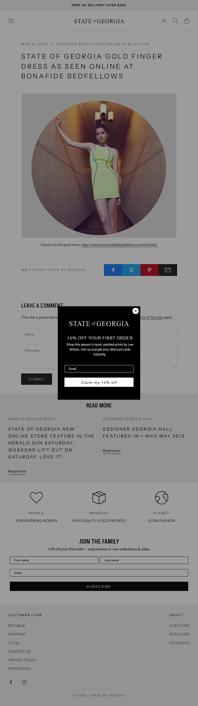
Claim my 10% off (99, 382)
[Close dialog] (135, 310)
